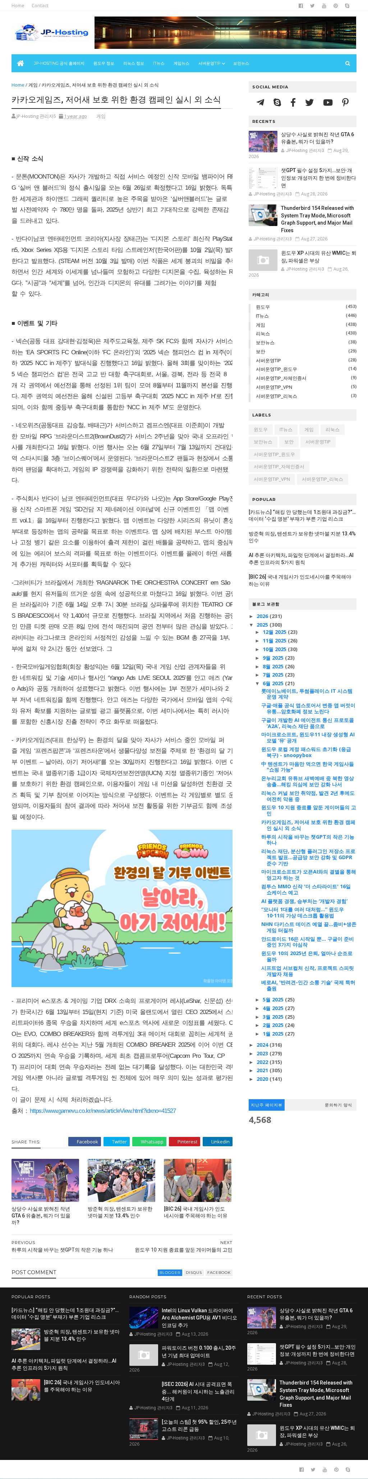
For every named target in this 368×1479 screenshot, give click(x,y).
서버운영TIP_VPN (274, 387)
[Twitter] (310, 102)
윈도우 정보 (103, 63)
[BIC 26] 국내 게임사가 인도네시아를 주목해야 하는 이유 (195, 1212)
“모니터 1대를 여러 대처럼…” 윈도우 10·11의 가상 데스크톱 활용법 (302, 912)
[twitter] (312, 5)
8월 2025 (274, 666)
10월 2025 (275, 649)
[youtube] (324, 5)
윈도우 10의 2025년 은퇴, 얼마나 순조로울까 (307, 956)
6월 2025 (274, 683)
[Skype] (278, 102)
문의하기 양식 (338, 1104)
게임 (33, 85)
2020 (263, 1078)
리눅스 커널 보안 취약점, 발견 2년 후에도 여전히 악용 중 (308, 795)
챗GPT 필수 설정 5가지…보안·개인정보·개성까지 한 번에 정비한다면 (318, 177)
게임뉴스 (181, 63)
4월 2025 (274, 1008)
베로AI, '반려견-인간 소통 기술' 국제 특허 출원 (308, 985)
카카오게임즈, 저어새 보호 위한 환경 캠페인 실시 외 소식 (308, 825)
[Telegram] (261, 102)
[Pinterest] (345, 102)
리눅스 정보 (133, 63)
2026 (263, 616)
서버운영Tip (209, 63)
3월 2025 (274, 1016)
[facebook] (301, 5)
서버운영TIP (268, 360)
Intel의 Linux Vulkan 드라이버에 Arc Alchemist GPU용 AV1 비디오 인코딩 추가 (199, 1318)
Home (18, 5)
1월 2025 (274, 1033)
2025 (263, 624)
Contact (40, 5)
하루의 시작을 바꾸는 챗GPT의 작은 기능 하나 (307, 839)
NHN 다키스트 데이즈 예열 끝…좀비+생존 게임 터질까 (308, 927)
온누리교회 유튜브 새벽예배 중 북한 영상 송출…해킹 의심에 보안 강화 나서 (307, 781)
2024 (263, 1044)
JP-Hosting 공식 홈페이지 (59, 63)
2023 (263, 1053)
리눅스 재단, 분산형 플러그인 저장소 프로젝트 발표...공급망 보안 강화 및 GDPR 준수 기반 (308, 857)
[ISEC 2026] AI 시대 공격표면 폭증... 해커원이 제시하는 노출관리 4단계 (198, 1391)
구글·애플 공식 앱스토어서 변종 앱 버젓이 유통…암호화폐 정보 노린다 (308, 708)
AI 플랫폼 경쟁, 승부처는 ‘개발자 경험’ (304, 901)
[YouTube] (329, 102)
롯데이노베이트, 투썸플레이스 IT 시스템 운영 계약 (307, 693)
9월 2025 (274, 657)
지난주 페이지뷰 (266, 1104)
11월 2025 (275, 640)
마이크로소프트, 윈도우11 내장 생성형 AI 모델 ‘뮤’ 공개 (308, 737)
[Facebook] (294, 102)
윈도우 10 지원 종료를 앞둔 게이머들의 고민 (308, 810)
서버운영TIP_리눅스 (276, 396)
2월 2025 (274, 1025)
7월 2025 (274, 674)
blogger (170, 1272)
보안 (260, 351)
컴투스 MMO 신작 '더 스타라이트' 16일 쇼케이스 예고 (306, 889)
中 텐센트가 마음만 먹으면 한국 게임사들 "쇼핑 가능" (307, 766)
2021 (263, 1070)
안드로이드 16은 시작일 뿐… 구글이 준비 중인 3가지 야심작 (307, 941)
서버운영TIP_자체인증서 (281, 378)
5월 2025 (274, 999)
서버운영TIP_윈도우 (276, 369)
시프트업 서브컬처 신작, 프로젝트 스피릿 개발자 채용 (307, 970)
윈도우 (263, 307)
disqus (194, 1272)
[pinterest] (336, 5)
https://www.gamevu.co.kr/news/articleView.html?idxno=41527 (103, 1110)
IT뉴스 (159, 63)
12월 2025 (275, 631)
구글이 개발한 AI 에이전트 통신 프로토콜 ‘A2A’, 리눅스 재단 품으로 (307, 723)
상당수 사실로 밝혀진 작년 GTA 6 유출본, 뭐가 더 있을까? (41, 1215)
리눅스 (263, 333)
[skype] (347, 5)
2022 (263, 1062)
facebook (219, 1272)
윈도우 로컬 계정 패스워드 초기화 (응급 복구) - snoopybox (306, 752)
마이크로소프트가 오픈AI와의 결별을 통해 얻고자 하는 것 (308, 874)
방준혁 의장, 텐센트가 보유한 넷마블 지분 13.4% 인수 (120, 1212)
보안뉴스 (241, 63)
